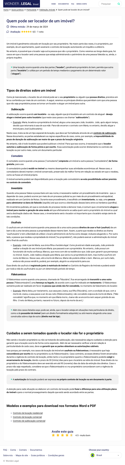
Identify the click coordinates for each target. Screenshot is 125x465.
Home (53, 4)
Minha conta (82, 4)
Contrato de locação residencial (28, 413)
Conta (13, 450)
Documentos (63, 4)
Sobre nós (8, 455)
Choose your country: (99, 450)
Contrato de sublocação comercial (29, 421)
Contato (23, 450)
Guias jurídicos (38, 455)
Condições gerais (56, 455)
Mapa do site (22, 455)
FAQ (72, 4)
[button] (118, 455)
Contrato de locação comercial (27, 417)
